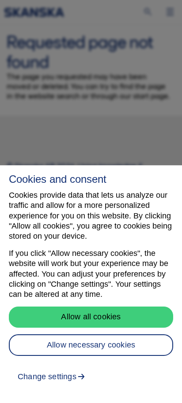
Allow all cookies (91, 316)
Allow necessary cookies (91, 344)
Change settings (47, 376)
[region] (91, 284)
